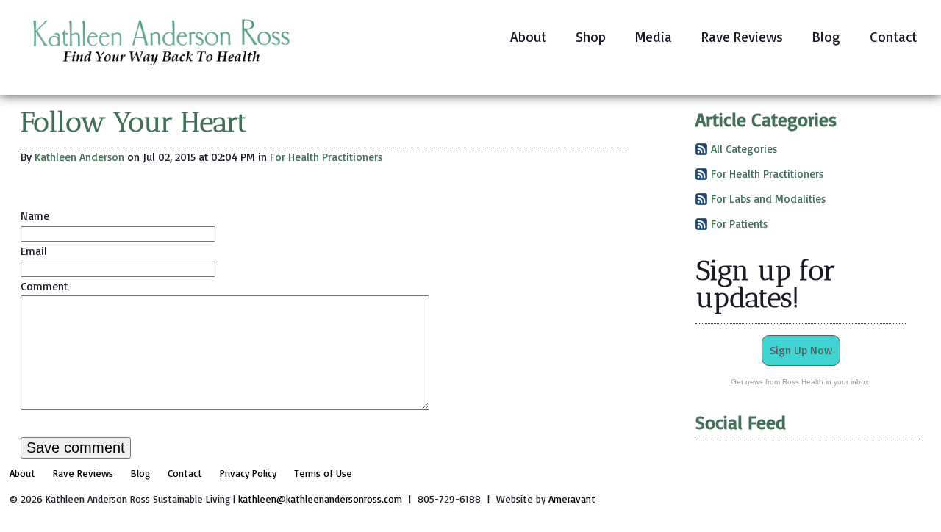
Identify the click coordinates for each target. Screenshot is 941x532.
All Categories (744, 149)
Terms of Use (323, 473)
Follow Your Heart (134, 122)
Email (34, 251)
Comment (44, 286)
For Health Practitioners (326, 157)
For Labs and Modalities (768, 199)
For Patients (739, 224)
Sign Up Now (801, 350)
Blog (826, 37)
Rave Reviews (742, 37)
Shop (591, 37)
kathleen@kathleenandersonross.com (320, 498)
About (528, 37)
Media (653, 37)
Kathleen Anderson (79, 157)
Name (35, 216)
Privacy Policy (248, 473)
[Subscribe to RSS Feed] (701, 151)
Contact (893, 37)
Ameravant (571, 498)
